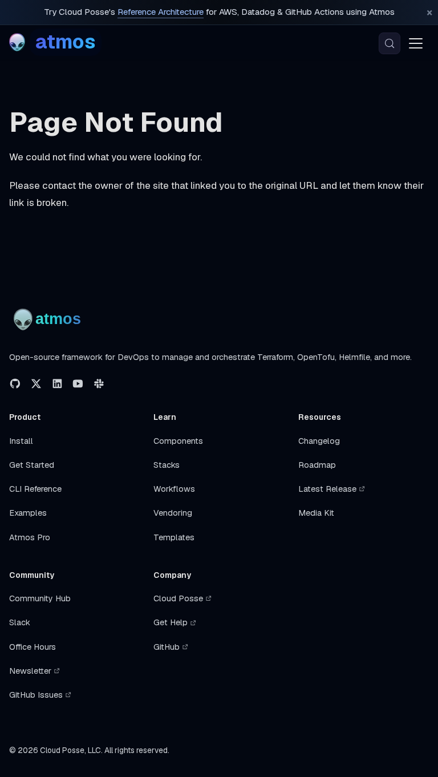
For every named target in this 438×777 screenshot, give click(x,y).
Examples (28, 513)
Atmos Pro (29, 537)
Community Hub (40, 598)
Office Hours (32, 647)
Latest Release (327, 489)
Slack (19, 622)
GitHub (166, 647)
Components (178, 441)
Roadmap (317, 465)
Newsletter (30, 671)
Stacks (166, 465)
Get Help (170, 622)
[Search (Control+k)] (389, 43)
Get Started (31, 465)
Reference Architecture (160, 12)
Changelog (319, 441)
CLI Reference (35, 489)
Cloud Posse (178, 598)
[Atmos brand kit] (49, 319)
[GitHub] (15, 384)
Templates (173, 537)
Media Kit (316, 513)
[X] (36, 384)
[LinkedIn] (57, 384)
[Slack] (99, 384)
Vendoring (172, 513)
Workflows (174, 489)
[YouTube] (78, 384)
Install (21, 441)
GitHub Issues (36, 695)
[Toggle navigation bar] (415, 43)
